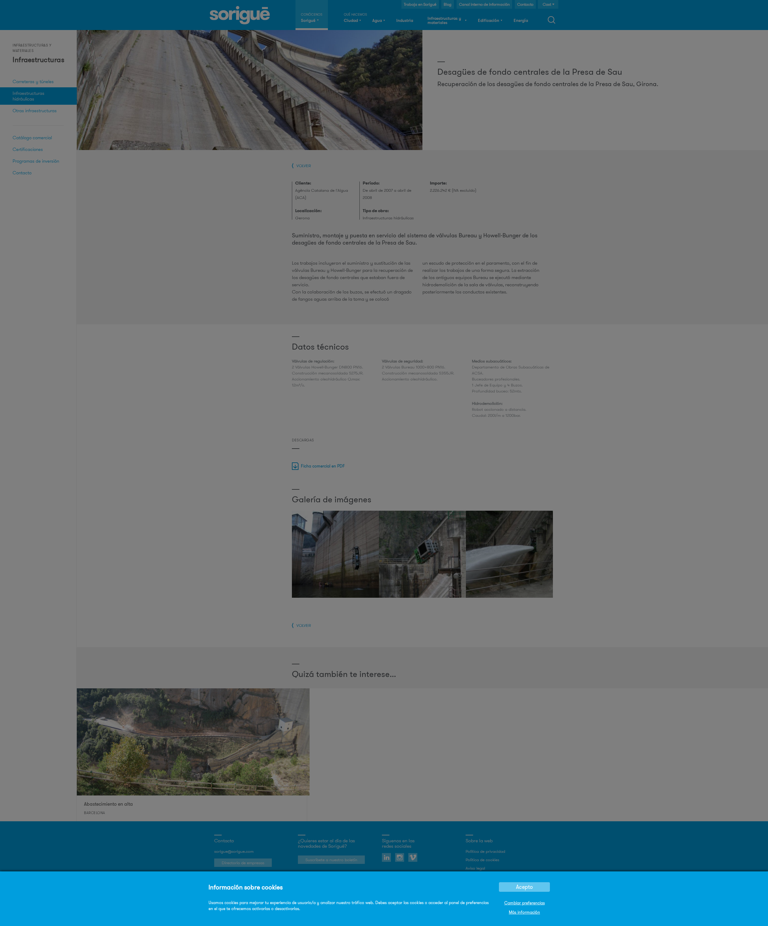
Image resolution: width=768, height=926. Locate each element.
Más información (524, 912)
